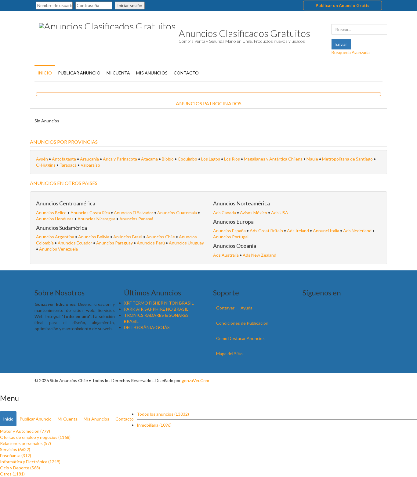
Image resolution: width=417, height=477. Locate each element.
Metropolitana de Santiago (347, 158)
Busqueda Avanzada (351, 52)
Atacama (149, 158)
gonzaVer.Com (195, 380)
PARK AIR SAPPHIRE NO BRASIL (156, 309)
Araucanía (89, 158)
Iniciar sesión (129, 5)
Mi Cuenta (118, 72)
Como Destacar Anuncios (240, 338)
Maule (312, 158)
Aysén (42, 158)
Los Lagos (210, 158)
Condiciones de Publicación (242, 323)
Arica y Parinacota (120, 158)
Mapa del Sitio (229, 353)
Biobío (168, 158)
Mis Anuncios (152, 72)
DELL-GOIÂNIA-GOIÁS (147, 327)
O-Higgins (46, 165)
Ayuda (246, 307)
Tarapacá (68, 165)
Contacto (186, 72)
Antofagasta (64, 158)
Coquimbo (187, 158)
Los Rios (232, 158)
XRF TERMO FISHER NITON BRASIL (159, 302)
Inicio (45, 72)
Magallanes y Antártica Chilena (273, 158)
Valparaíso (90, 165)
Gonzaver (225, 307)
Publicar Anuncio (79, 72)
